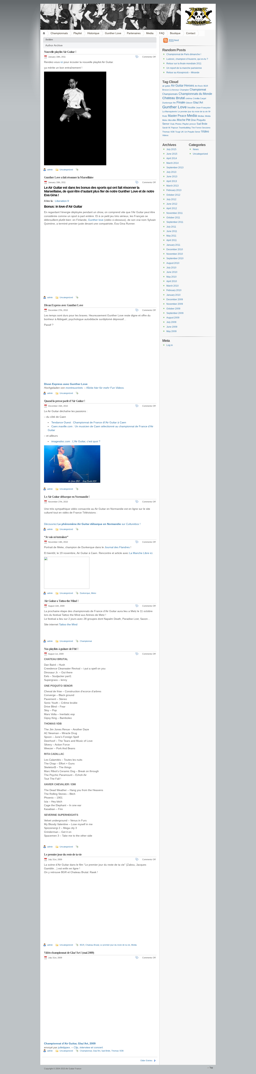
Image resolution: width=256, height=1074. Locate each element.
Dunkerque (85, 593)
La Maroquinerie (169, 111)
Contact (190, 33)
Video (205, 131)
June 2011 (171, 231)
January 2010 (173, 295)
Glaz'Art (96, 1051)
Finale (181, 102)
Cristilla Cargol (199, 98)
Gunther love (95, 219)
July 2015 (171, 149)
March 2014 (172, 163)
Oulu (172, 124)
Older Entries (146, 1060)
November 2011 (174, 213)
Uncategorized (66, 169)
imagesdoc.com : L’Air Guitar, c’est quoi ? (75, 441)
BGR (82, 945)
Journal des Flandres (117, 547)
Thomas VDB (117, 1051)
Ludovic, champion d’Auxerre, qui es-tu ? (187, 59)
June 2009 (171, 327)
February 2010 (173, 290)
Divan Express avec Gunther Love (63, 305)
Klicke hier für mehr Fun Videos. (105, 387)
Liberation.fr (62, 200)
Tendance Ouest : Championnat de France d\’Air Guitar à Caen (88, 422)
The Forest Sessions (200, 127)
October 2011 (173, 217)
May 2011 (171, 235)
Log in (169, 345)
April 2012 (171, 208)
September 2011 (174, 222)
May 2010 (171, 276)
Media (149, 33)
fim (174, 103)
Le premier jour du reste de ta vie (63, 854)
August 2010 (172, 263)
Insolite (191, 107)
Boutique (175, 33)
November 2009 (174, 304)
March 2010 (172, 285)
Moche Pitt (183, 119)
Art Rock (199, 86)
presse (192, 124)
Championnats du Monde (195, 93)
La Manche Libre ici (140, 553)
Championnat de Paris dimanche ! (183, 54)
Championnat (86, 641)
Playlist (77, 33)
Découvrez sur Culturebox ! (92, 523)
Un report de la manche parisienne (184, 68)
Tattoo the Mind (68, 624)
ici (62, 62)
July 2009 (171, 322)
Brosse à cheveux (170, 90)
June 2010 (171, 272)
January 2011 (173, 245)
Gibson (189, 103)
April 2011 (171, 240)
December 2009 (174, 299)
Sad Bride (105, 1051)
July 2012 (171, 199)
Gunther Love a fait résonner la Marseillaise (68, 177)
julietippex (64, 1047)
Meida (207, 116)
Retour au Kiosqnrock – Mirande (182, 72)
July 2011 (171, 226)
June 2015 (171, 154)
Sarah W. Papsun (170, 127)
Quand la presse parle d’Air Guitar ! (64, 401)
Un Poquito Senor (192, 132)
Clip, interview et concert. (88, 1047)
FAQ (161, 33)
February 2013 (173, 190)
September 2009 (174, 313)
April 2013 (171, 181)
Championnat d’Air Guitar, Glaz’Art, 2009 (70, 1043)
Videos (165, 135)
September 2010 (174, 258)
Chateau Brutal (92, 945)
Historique (93, 33)
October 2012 (173, 195)
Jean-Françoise (203, 107)
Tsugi (177, 132)
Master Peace (177, 115)
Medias (201, 116)
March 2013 (172, 185)
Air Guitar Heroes (182, 85)
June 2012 (171, 204)
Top (211, 1068)
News (196, 149)
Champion (184, 90)
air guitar (166, 86)
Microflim (172, 120)
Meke (93, 593)
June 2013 (171, 176)
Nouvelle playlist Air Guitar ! (60, 51)
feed (174, 40)
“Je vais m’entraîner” (56, 537)
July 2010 (171, 267)
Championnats (59, 33)
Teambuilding (185, 127)
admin (50, 169)
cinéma (189, 98)
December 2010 (174, 249)
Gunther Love (113, 33)
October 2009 (173, 308)
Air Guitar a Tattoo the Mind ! (61, 600)
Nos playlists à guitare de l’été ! (61, 648)
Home (44, 33)
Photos (178, 124)
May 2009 (171, 331)
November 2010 (174, 254)
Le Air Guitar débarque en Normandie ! (66, 496)
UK (182, 132)
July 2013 (171, 172)
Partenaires (134, 33)
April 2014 (171, 158)
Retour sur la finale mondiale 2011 (183, 63)
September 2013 (174, 167)
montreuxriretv (74, 387)
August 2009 (172, 317)
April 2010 (171, 281)
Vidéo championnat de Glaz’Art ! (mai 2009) (69, 952)
